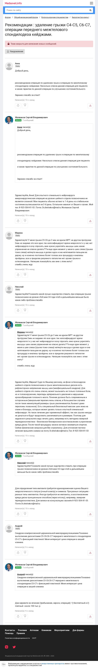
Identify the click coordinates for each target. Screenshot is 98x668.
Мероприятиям (61, 630)
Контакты (10, 630)
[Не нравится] (25, 105)
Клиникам (46, 630)
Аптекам (34, 630)
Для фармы (78, 630)
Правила (21, 633)
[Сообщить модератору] (90, 105)
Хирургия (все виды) (80, 17)
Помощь (9, 633)
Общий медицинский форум (26, 17)
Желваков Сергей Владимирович (31, 117)
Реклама (22, 630)
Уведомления (16, 51)
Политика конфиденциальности (17, 638)
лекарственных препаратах (52, 664)
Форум (8, 17)
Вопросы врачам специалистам (54, 17)
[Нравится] (18, 105)
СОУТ (34, 638)
